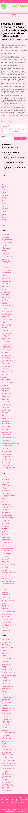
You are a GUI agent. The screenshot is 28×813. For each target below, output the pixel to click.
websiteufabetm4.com (6, 354)
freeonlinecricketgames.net (8, 553)
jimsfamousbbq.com (6, 477)
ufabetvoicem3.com (6, 349)
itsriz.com (3, 666)
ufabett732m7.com (6, 398)
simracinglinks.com (6, 507)
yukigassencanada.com (7, 313)
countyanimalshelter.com (7, 768)
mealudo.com (4, 729)
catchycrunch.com (6, 251)
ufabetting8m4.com (6, 341)
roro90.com (4, 652)
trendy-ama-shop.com (6, 396)
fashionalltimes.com (6, 439)
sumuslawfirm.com (6, 752)
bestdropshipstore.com (7, 295)
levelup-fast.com (5, 328)
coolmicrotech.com (6, 432)
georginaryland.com (6, 573)
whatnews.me (4, 385)
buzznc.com (4, 446)
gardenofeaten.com (6, 705)
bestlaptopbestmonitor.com (8, 572)
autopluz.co (4, 498)
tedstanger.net (4, 374)
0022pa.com (4, 528)
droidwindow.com (5, 401)
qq (2, 222)
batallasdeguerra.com (6, 539)
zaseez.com (4, 250)
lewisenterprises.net (6, 270)
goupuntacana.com (6, 247)
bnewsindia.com (5, 407)
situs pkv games (10, 797)
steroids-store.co (5, 567)
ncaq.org (3, 264)
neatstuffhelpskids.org (6, 542)
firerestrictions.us (5, 556)
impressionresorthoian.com (8, 748)
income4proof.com (6, 258)
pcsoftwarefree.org (6, 272)
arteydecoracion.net (6, 569)
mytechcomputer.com (6, 464)
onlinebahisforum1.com (7, 240)
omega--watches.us (6, 492)
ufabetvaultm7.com (6, 346)
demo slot (6, 121)
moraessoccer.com (6, 544)
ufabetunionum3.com (6, 343)
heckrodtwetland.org (6, 580)
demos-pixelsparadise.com (8, 503)
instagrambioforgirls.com (7, 711)
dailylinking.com (5, 273)
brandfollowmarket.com (7, 765)
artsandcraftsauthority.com (8, 467)
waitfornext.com (5, 380)
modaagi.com (4, 534)
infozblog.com (5, 561)
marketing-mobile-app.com (8, 722)
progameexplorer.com (6, 454)
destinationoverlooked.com (8, 774)
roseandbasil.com (5, 575)
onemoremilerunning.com (7, 708)
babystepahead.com (6, 773)
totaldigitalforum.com (6, 440)
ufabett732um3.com (6, 376)
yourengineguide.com (6, 424)
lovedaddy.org (5, 735)
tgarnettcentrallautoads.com (8, 495)
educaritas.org (5, 259)
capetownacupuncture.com (8, 669)
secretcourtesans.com (6, 239)
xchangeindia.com (5, 431)
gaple (2, 187)
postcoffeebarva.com (6, 683)
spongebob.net (5, 678)
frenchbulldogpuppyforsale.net (9, 621)
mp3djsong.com (5, 484)
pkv (2, 181)
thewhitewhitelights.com (7, 577)
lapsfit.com (4, 327)
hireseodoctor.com (6, 325)
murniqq (11, 802)
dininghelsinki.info (5, 358)
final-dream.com (5, 387)
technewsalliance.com (6, 371)
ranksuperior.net (5, 771)
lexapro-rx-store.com (6, 617)
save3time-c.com (5, 499)
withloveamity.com (6, 280)
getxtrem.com (4, 716)
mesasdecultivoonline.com (8, 697)
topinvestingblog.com (6, 518)
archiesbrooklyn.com (6, 558)
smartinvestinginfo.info (7, 369)
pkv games (4, 220)
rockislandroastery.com (7, 456)
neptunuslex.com (5, 487)
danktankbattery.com (6, 727)
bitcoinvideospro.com (6, 671)
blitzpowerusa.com (6, 704)
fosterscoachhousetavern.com (8, 696)
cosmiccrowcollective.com (8, 672)
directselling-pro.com (6, 457)
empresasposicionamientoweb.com (10, 443)
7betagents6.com (5, 317)
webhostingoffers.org (6, 288)
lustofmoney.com (5, 782)
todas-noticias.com (6, 658)
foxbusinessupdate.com (7, 733)
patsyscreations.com (6, 256)
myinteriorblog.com (6, 406)
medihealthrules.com (6, 418)
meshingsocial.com (6, 719)
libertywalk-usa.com (6, 479)
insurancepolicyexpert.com (8, 514)
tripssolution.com (5, 310)
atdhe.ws (3, 578)
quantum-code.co (5, 384)
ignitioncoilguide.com (6, 462)
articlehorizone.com (6, 314)
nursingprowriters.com (7, 754)
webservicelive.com (6, 468)
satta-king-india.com (6, 311)
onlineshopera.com (6, 267)
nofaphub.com (5, 253)
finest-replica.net (5, 388)
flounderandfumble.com (7, 365)
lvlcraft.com (4, 303)
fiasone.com (4, 726)
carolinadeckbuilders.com (7, 517)
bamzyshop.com (5, 410)
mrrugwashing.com (6, 738)
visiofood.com (5, 399)
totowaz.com (4, 762)
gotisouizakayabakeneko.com (8, 675)
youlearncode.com (6, 281)
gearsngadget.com (6, 324)
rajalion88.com (5, 245)
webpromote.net (5, 566)
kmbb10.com (4, 715)
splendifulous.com (5, 336)
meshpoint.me (4, 677)
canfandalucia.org (5, 423)
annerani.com (4, 525)
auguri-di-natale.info (6, 488)
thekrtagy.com (5, 429)
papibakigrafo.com (6, 602)
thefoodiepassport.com (7, 599)
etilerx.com (4, 361)
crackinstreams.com (6, 321)
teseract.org (4, 395)
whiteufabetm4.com (6, 355)
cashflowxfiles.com (6, 713)
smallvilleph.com (5, 536)
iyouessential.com (5, 278)
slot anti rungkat (22, 801)
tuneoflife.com (5, 787)
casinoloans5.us (5, 591)
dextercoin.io (4, 627)
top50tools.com (5, 520)
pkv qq (3, 217)
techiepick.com (5, 409)
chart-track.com (5, 547)
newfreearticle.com (6, 702)
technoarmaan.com (6, 442)
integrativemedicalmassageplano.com (10, 737)
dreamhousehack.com (6, 434)
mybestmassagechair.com (7, 583)
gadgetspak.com (5, 322)
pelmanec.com (5, 644)
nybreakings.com (5, 426)
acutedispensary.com (6, 757)
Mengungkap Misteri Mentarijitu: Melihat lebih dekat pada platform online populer (13, 130)
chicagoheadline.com (6, 242)
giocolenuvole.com (6, 277)
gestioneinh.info (5, 390)
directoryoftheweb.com (7, 647)
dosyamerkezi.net (5, 509)
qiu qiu (3, 205)
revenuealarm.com (6, 459)
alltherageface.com (6, 451)
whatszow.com (5, 289)
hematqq (16, 802)
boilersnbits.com (5, 699)
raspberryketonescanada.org (8, 417)
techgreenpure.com (6, 294)
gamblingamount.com (6, 776)
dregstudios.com (5, 540)
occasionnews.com (6, 781)
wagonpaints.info (5, 379)
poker (2, 206)
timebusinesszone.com (7, 784)
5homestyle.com (5, 630)
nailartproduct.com (6, 300)
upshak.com (4, 743)
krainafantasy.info (5, 656)
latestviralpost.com (6, 700)
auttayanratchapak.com (7, 682)
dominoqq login (5, 799)
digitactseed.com (5, 302)
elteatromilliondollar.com (7, 685)
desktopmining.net (6, 614)
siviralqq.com (4, 746)
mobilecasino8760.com (7, 588)
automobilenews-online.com (8, 437)
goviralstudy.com (5, 606)
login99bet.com (5, 237)
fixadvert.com (4, 496)
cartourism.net (5, 608)
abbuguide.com (5, 284)
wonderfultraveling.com (7, 548)
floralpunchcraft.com (6, 724)
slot (10, 121)
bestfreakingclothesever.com (8, 749)
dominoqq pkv (5, 186)
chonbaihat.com (5, 562)
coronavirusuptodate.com (7, 319)
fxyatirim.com (4, 283)
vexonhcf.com (4, 501)
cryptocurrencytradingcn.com (8, 760)
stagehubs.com (5, 234)
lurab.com (3, 461)
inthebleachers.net (5, 616)
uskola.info (4, 377)
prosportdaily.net (5, 391)
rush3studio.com (5, 650)
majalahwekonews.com (7, 641)
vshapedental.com (5, 421)
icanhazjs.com (5, 603)
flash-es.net (4, 741)
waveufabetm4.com (6, 350)
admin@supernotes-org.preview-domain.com (13, 39)
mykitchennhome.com (6, 595)
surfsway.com (4, 299)
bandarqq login (4, 802)
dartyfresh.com (5, 269)
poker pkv (4, 192)
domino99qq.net (5, 645)
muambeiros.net (5, 559)
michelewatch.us (5, 490)
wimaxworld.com (5, 551)
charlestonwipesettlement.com (8, 763)
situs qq (3, 189)
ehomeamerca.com (6, 291)
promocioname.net (6, 550)
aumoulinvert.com (5, 597)
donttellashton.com (6, 649)
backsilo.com (4, 744)
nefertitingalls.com (6, 255)
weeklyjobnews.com (6, 766)
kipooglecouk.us (5, 594)
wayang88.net (4, 352)
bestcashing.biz (5, 555)
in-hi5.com (4, 655)
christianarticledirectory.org (8, 628)
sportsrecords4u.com (6, 338)
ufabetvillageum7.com (6, 347)
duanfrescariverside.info (7, 360)
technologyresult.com (6, 286)
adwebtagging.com (6, 770)
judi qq (3, 184)
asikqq (3, 179)
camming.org (4, 244)
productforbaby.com (6, 693)
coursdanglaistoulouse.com (8, 485)
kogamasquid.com (6, 622)
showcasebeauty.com (6, 512)
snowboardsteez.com (6, 710)
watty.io (3, 663)
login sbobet (4, 194)
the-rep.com (4, 522)
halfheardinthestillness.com (8, 581)
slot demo (3, 201)
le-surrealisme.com (6, 511)
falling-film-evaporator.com (8, 751)
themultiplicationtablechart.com (9, 624)
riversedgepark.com (6, 248)
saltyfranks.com (5, 523)
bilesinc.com (4, 531)
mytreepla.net (4, 330)
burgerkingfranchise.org (7, 686)
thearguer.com (5, 721)
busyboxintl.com (5, 680)
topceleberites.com (6, 339)
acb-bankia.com (5, 740)
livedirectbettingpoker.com (8, 732)
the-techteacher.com (6, 435)
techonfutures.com (6, 413)
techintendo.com (5, 292)
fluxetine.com (4, 586)
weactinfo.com (5, 718)
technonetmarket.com (6, 373)
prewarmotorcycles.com (7, 506)
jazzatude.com (5, 526)
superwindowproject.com (7, 600)
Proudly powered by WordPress (10, 809)
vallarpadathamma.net (6, 688)
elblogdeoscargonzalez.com (8, 564)
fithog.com (4, 570)
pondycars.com (5, 412)
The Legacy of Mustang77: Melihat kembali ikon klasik (13, 125)
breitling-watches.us (6, 493)
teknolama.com (5, 691)
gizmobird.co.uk (5, 482)
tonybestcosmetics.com (7, 445)
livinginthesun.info (5, 664)
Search (3, 136)
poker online (4, 195)
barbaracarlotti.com (6, 613)
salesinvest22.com (6, 393)
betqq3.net (4, 589)
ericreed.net (4, 584)
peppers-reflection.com (7, 785)
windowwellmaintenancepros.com (9, 788)
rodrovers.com (5, 308)
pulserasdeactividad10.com (8, 611)
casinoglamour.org (6, 625)
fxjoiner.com (4, 448)
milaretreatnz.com (5, 533)
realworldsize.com (6, 689)
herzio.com (4, 653)
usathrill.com (4, 420)
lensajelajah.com (5, 261)
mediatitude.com (5, 504)
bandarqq (3, 203)
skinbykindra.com (5, 450)
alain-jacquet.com (5, 674)
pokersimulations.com (6, 332)
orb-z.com (4, 694)
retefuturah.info (5, 368)
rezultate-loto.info (5, 335)
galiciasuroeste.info (6, 537)
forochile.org (4, 545)
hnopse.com (4, 779)
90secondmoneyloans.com (8, 305)
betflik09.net (4, 262)
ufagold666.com (5, 404)
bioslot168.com (5, 465)
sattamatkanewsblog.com (7, 759)
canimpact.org (5, 605)
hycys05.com (4, 707)
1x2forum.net (4, 236)
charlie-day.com (5, 730)
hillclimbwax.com (5, 777)
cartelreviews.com (5, 297)
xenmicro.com (5, 266)
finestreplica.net (5, 363)
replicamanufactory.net (7, 333)
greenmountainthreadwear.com (9, 755)
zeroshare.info (5, 529)
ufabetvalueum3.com (6, 344)
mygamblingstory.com (6, 639)
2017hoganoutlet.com (6, 642)
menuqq (3, 797)
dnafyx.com (4, 275)
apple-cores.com (5, 610)
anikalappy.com (5, 357)
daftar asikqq (4, 208)
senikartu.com (4, 660)
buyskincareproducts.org (7, 619)
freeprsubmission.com (6, 402)
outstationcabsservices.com (8, 428)
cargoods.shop (5, 667)
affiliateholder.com (6, 790)
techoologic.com (5, 415)
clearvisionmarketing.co (7, 382)
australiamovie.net (5, 481)
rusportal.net (4, 661)
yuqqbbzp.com (5, 316)
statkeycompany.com (6, 515)
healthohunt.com (5, 366)
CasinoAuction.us (5, 592)
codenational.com (5, 453)
